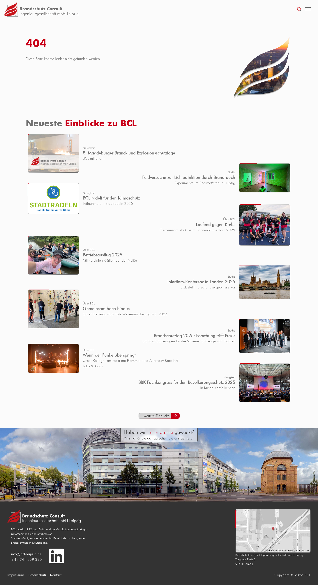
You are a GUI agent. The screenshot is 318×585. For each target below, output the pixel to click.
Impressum (15, 575)
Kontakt (55, 575)
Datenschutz (37, 575)
